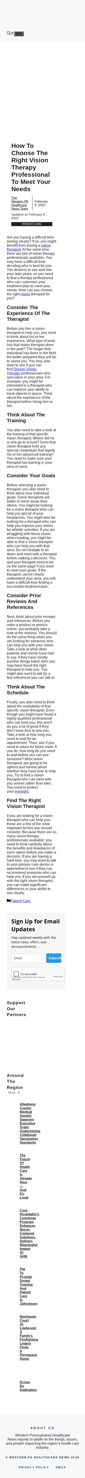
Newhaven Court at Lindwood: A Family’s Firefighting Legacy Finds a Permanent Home (29, 1338)
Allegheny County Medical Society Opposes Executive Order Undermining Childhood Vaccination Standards (30, 1123)
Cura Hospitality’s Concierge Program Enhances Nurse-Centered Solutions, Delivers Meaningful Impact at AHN (29, 1233)
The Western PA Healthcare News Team (19, 203)
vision (25, 294)
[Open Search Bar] (10, 34)
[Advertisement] (42, 86)
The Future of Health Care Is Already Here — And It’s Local (26, 1176)
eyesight (21, 791)
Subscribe (55, 958)
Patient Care (31, 224)
